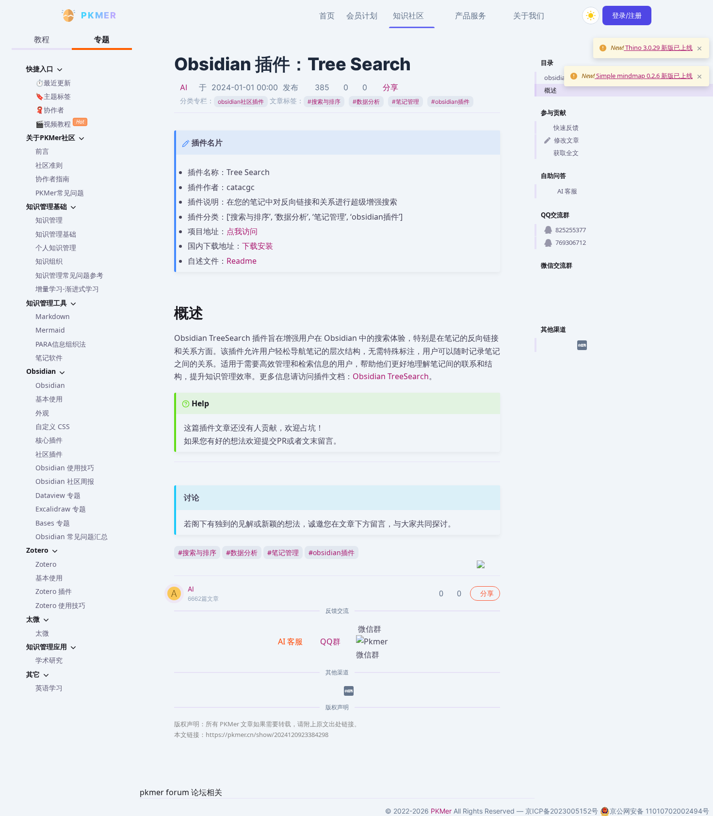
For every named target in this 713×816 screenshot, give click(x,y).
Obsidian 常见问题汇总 (71, 536)
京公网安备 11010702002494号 (659, 811)
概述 (550, 90)
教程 (41, 39)
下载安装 (257, 245)
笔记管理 (405, 101)
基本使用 (49, 398)
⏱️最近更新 (53, 82)
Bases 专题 (52, 523)
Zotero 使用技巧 (60, 605)
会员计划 (361, 15)
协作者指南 (52, 178)
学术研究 (49, 660)
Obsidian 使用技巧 (64, 467)
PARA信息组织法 (60, 344)
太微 (42, 633)
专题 (102, 39)
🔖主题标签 (53, 96)
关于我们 (528, 15)
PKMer (441, 811)
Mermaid (50, 330)
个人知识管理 (55, 247)
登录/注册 (627, 15)
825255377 (570, 229)
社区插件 (49, 454)
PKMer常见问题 (59, 192)
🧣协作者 (49, 109)
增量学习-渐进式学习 (67, 288)
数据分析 (366, 101)
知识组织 (49, 261)
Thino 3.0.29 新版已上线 (658, 47)
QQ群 (330, 641)
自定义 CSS (52, 426)
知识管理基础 (55, 234)
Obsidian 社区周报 (64, 481)
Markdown (52, 316)
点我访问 (242, 231)
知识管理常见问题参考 (69, 275)
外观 (42, 412)
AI (183, 87)
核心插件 (49, 440)
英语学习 (49, 687)
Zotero (45, 564)
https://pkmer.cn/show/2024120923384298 (267, 734)
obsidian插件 (450, 101)
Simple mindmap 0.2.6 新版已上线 (644, 75)
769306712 (570, 242)
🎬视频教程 (59, 123)
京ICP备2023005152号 (561, 811)
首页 (327, 15)
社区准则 (49, 165)
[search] (567, 15)
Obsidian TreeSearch (391, 376)
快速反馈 (566, 127)
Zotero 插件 (53, 591)
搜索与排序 (324, 101)
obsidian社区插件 (241, 101)
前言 (42, 151)
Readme (242, 261)
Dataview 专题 (58, 495)
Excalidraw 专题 (60, 508)
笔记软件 (49, 357)
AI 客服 (567, 191)
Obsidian (50, 385)
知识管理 (49, 219)
